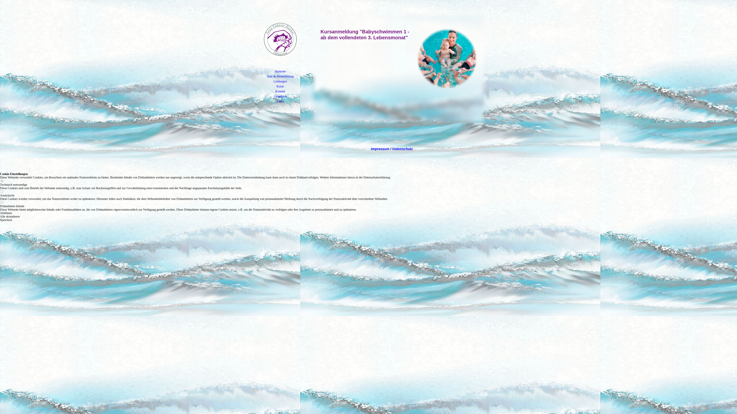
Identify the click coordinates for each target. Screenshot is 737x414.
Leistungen (280, 81)
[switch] (2, 181)
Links (280, 101)
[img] (280, 39)
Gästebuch (280, 96)
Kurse (280, 86)
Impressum (380, 149)
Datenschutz (402, 149)
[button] (195, 213)
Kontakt (280, 91)
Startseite (280, 71)
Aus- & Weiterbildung (280, 76)
